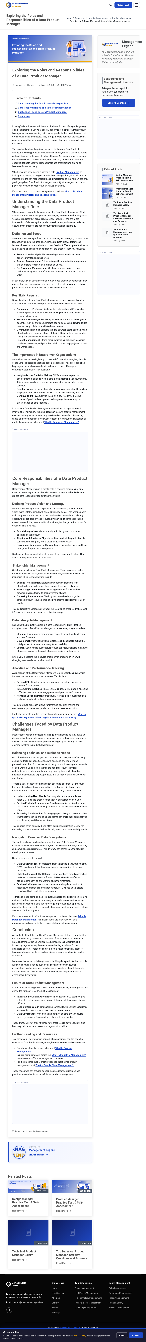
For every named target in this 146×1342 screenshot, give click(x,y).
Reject (122, 1335)
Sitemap (56, 1312)
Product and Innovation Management (92, 18)
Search (55, 1308)
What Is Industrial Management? (69, 1055)
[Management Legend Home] (18, 5)
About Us (56, 1298)
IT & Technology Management (88, 1298)
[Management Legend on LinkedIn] (9, 1310)
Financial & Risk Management (88, 1303)
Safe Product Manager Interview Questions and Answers (122, 233)
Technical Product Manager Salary (122, 203)
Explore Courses (117, 103)
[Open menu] (136, 5)
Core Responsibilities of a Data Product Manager (44, 107)
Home (68, 18)
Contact (55, 1303)
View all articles (36, 1155)
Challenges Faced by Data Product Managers (42, 112)
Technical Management (119, 1308)
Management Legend (25, 85)
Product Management (122, 18)
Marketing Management (86, 1308)
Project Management (84, 1288)
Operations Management (120, 1293)
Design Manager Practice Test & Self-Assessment (124, 178)
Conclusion (24, 116)
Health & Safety (116, 1303)
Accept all (136, 1335)
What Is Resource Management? (61, 422)
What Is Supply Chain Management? (55, 1065)
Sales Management (118, 1288)
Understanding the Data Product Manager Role (43, 103)
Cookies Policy (79, 1336)
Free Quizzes (58, 1293)
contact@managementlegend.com (28, 1302)
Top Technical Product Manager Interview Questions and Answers (123, 217)
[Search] (110, 5)
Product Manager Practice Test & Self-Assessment (124, 191)
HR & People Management (86, 1293)
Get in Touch (123, 5)
